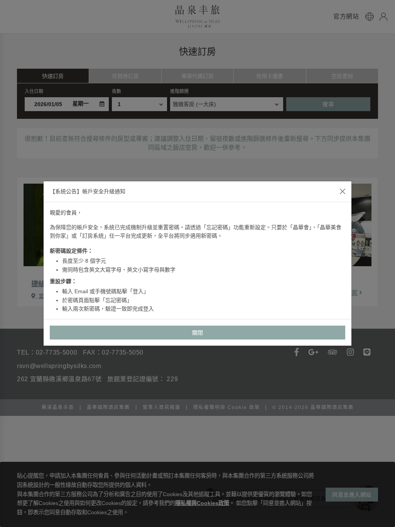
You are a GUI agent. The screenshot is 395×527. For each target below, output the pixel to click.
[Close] (342, 191)
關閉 (197, 332)
